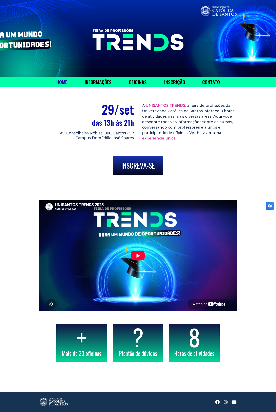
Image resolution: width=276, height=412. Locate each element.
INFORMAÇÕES (98, 82)
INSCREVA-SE (138, 165)
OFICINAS (138, 82)
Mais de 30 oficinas (81, 342)
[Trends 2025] (138, 33)
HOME (61, 82)
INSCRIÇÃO (174, 82)
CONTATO (211, 82)
